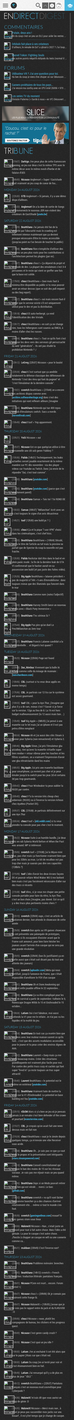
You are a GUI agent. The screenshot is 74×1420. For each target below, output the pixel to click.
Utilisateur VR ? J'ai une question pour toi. (35, 73)
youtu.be (42, 214)
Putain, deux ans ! (22, 32)
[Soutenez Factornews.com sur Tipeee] (35, 143)
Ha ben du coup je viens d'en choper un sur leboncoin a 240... (39, 76)
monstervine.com (33, 1119)
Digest (52, 16)
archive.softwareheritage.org (27, 397)
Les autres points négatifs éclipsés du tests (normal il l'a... (39, 58)
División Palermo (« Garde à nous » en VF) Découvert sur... (39, 99)
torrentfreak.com (21, 415)
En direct (21, 16)
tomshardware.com (22, 675)
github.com (18, 1190)
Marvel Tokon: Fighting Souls (28, 55)
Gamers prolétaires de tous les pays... (32, 85)
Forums (14, 68)
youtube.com (40, 479)
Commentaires (23, 27)
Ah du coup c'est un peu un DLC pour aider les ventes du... (39, 35)
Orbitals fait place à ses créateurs (30, 44)
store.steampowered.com (26, 1158)
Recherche (38, 5)
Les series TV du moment (26, 96)
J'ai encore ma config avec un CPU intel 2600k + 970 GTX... (39, 88)
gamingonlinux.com (41, 1215)
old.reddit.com (42, 821)
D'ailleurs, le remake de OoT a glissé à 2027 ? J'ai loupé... (39, 47)
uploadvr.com (38, 970)
